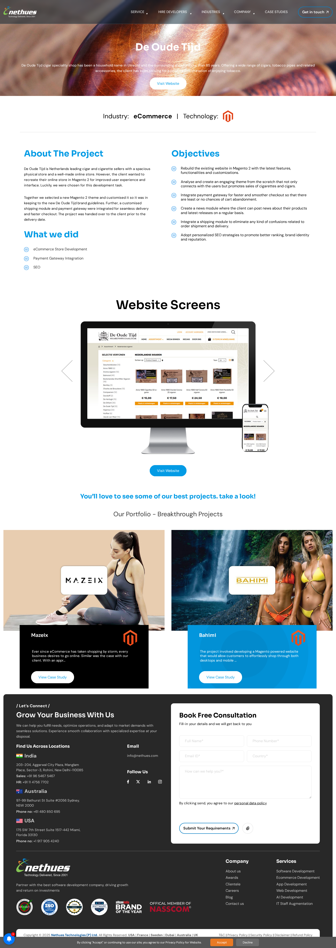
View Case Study (52, 677)
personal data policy (250, 803)
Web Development (291, 890)
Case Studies (276, 12)
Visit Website (168, 83)
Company (242, 12)
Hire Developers (172, 12)
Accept (222, 942)
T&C (222, 935)
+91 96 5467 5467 (41, 776)
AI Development (289, 897)
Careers (232, 890)
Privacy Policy (237, 935)
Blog (229, 897)
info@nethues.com (142, 755)
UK (196, 935)
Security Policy (261, 935)
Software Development (295, 871)
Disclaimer (282, 935)
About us (233, 871)
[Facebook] (128, 781)
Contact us (235, 903)
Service (137, 12)
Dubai (169, 935)
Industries (211, 12)
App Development (291, 884)
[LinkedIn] (149, 781)
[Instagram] (160, 781)
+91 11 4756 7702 (36, 782)
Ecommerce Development (298, 877)
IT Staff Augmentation (294, 903)
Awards (232, 877)
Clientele (233, 884)
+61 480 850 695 (46, 811)
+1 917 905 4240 (46, 841)
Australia (184, 935)
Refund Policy (302, 935)
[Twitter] (138, 781)
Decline (248, 942)
